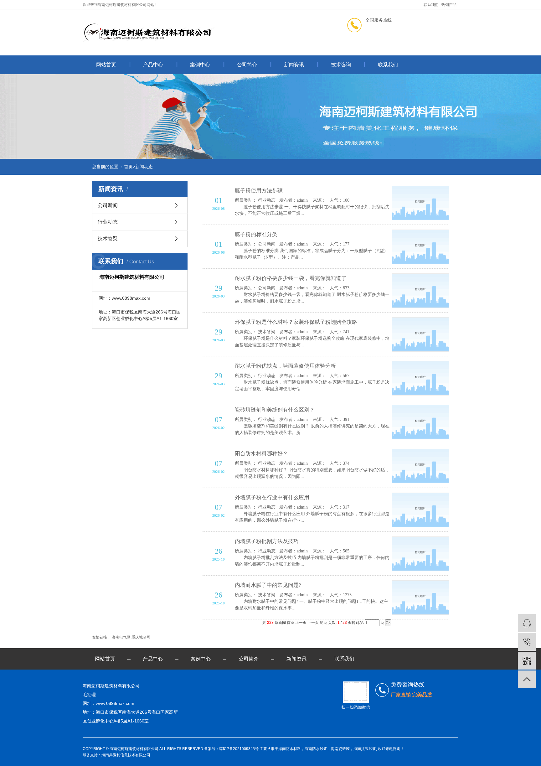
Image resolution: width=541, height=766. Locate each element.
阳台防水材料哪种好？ (261, 454)
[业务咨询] (527, 623)
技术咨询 (341, 64)
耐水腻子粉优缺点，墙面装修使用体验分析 (285, 366)
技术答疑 (108, 238)
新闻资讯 (294, 64)
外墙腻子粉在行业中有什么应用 (272, 497)
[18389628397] (527, 642)
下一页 (313, 622)
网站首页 (106, 64)
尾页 (323, 622)
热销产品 (448, 5)
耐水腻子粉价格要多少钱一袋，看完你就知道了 (291, 278)
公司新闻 (108, 205)
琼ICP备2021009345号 (239, 749)
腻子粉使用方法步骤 (259, 191)
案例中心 (200, 64)
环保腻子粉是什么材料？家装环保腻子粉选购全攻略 (296, 322)
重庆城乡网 (140, 637)
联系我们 (431, 5)
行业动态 (108, 222)
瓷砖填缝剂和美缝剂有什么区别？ (275, 410)
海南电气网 (121, 637)
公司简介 (247, 64)
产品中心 (153, 64)
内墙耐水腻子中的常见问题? (268, 585)
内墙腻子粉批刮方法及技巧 (267, 541)
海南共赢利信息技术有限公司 (125, 755)
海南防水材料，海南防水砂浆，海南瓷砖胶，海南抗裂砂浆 (327, 749)
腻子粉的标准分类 (256, 234)
